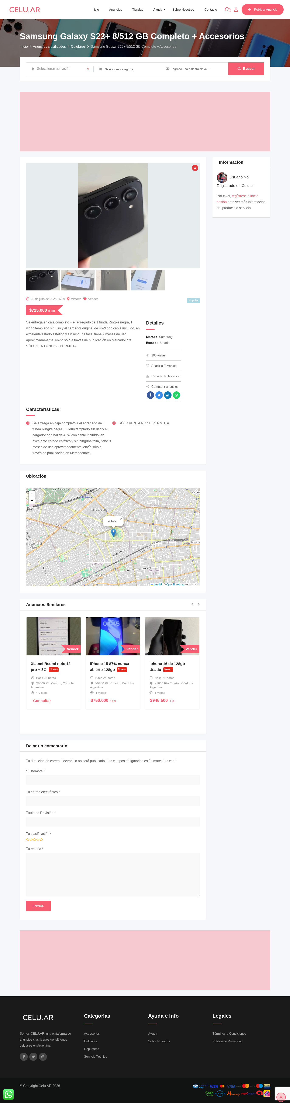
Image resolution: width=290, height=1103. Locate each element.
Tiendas (137, 9)
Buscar (249, 68)
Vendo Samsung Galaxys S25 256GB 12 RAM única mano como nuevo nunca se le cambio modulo (180, 676)
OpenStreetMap (175, 584)
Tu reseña (34, 849)
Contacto (210, 9)
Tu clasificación (38, 834)
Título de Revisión (41, 813)
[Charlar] (228, 9)
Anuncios (115, 9)
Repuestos (91, 1049)
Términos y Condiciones (229, 1033)
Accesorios (92, 1033)
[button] (113, 533)
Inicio (95, 9)
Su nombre (35, 771)
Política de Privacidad (227, 1041)
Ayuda (157, 9)
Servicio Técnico (95, 1056)
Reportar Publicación (165, 376)
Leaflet (157, 584)
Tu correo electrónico (43, 792)
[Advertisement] (145, 121)
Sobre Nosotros (183, 9)
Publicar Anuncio (265, 9)
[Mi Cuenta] (236, 9)
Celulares (90, 1041)
